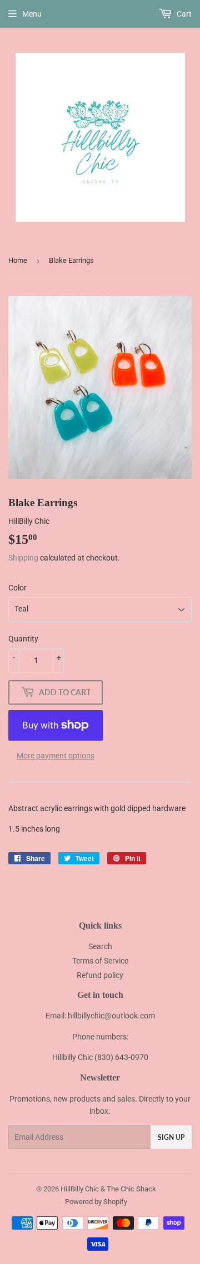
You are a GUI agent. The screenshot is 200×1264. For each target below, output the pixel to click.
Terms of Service (100, 960)
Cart (183, 13)
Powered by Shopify (96, 1201)
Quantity (23, 638)
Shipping (23, 557)
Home (17, 260)
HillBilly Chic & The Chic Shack (108, 1189)
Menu (32, 13)
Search (100, 946)
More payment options (55, 755)
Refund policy (100, 975)
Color (17, 587)
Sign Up (171, 1137)
